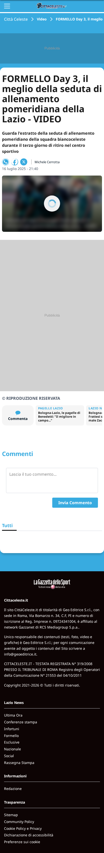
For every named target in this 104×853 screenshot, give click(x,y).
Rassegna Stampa (19, 762)
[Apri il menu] (7, 6)
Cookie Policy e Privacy (23, 828)
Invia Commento (75, 502)
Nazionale (12, 749)
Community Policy (19, 821)
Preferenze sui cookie (22, 841)
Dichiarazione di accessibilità (28, 835)
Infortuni (11, 728)
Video (42, 19)
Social (9, 755)
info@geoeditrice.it (20, 654)
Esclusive (11, 742)
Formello (11, 735)
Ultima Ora (13, 715)
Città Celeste (16, 19)
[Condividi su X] (23, 161)
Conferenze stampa (20, 722)
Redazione (13, 788)
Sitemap (11, 814)
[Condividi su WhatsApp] (5, 161)
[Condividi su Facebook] (14, 161)
